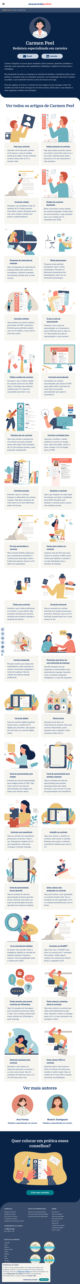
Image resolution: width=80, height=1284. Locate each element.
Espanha (6, 1247)
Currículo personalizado (58, 377)
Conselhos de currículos (10, 1218)
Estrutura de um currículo (21, 435)
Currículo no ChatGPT (58, 946)
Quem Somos (55, 1212)
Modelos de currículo (10, 1214)
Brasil (5, 1245)
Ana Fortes (22, 1119)
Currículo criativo (22, 202)
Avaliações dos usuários (58, 1225)
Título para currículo (21, 604)
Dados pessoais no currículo (58, 146)
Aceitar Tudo (44, 1279)
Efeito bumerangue (58, 260)
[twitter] (3, 642)
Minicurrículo (58, 718)
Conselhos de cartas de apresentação (38, 1216)
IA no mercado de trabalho (21, 946)
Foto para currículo (22, 146)
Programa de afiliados (57, 1227)
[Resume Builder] (3, 629)
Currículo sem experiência (21, 832)
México (6, 1258)
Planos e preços (56, 1230)
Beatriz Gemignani (57, 1119)
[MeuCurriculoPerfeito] (40, 4)
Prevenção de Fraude (57, 1218)
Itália (5, 1256)
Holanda (6, 1254)
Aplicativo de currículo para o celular (14, 1221)
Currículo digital (21, 718)
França (6, 1251)
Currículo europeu (21, 491)
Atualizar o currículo (58, 491)
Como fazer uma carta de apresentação (38, 1214)
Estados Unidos (8, 1249)
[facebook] (3, 633)
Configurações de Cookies (30, 1279)
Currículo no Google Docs (58, 435)
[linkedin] (3, 638)
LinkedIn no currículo (58, 832)
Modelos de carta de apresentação (37, 1212)
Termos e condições (57, 1214)
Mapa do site (55, 1223)
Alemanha (7, 1242)
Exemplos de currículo (10, 1212)
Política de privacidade (58, 1216)
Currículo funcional (58, 604)
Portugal (6, 1260)
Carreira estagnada (21, 660)
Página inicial (6, 10)
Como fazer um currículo (10, 1216)
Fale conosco (55, 1221)
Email (29, 56)
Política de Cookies (23, 1272)
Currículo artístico (21, 319)
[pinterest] (3, 651)
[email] (3, 646)
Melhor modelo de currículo (21, 377)
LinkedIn (53, 56)
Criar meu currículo (40, 1192)
